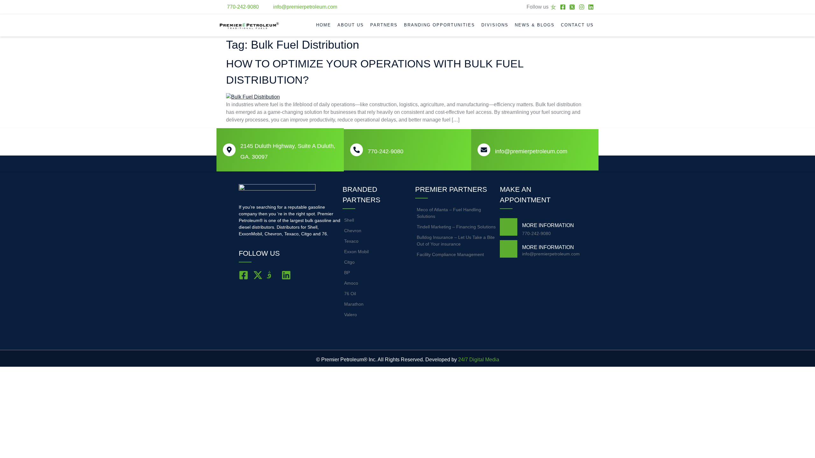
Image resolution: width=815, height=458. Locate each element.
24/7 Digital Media (478, 359)
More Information (548, 225)
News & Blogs (535, 25)
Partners (384, 25)
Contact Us (577, 25)
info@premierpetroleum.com (531, 151)
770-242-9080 (385, 151)
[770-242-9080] (356, 149)
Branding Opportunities (439, 25)
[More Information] (508, 227)
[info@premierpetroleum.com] (484, 149)
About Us (350, 25)
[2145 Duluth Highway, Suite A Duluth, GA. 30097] (229, 149)
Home (323, 25)
